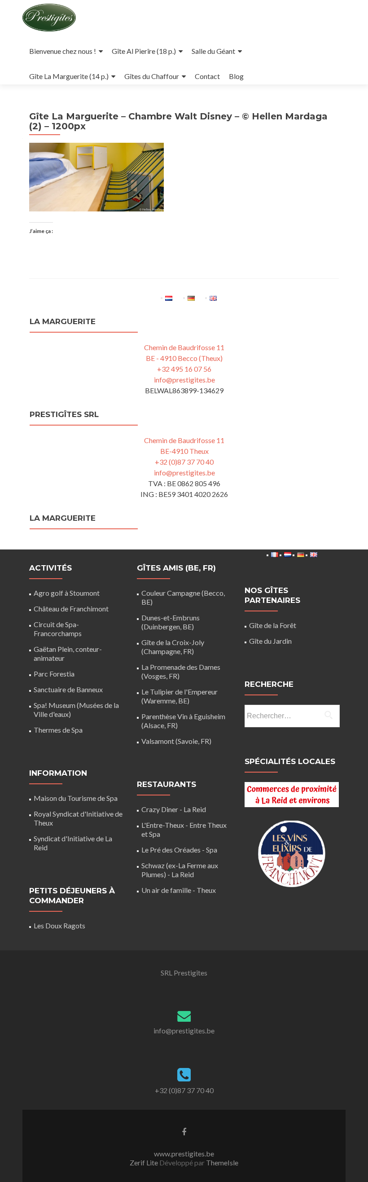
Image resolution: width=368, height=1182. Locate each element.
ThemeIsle (222, 1162)
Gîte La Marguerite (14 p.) (69, 76)
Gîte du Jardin (270, 641)
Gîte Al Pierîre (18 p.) (144, 51)
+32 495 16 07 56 (184, 369)
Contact (207, 76)
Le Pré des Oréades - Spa (179, 849)
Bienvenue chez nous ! (62, 51)
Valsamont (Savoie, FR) (176, 741)
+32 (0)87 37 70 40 (184, 461)
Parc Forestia (54, 673)
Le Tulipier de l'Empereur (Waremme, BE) (179, 696)
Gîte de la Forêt (272, 625)
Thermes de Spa (58, 729)
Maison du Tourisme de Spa (76, 798)
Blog (236, 76)
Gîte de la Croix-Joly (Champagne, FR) (172, 646)
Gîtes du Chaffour (151, 76)
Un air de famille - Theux (178, 890)
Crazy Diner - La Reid (173, 809)
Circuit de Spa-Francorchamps (58, 628)
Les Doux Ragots (59, 925)
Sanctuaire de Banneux (68, 689)
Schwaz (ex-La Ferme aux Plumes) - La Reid (179, 870)
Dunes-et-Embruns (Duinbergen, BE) (170, 622)
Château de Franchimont (71, 608)
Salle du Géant (213, 51)
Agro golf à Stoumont (67, 593)
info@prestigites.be (184, 379)
